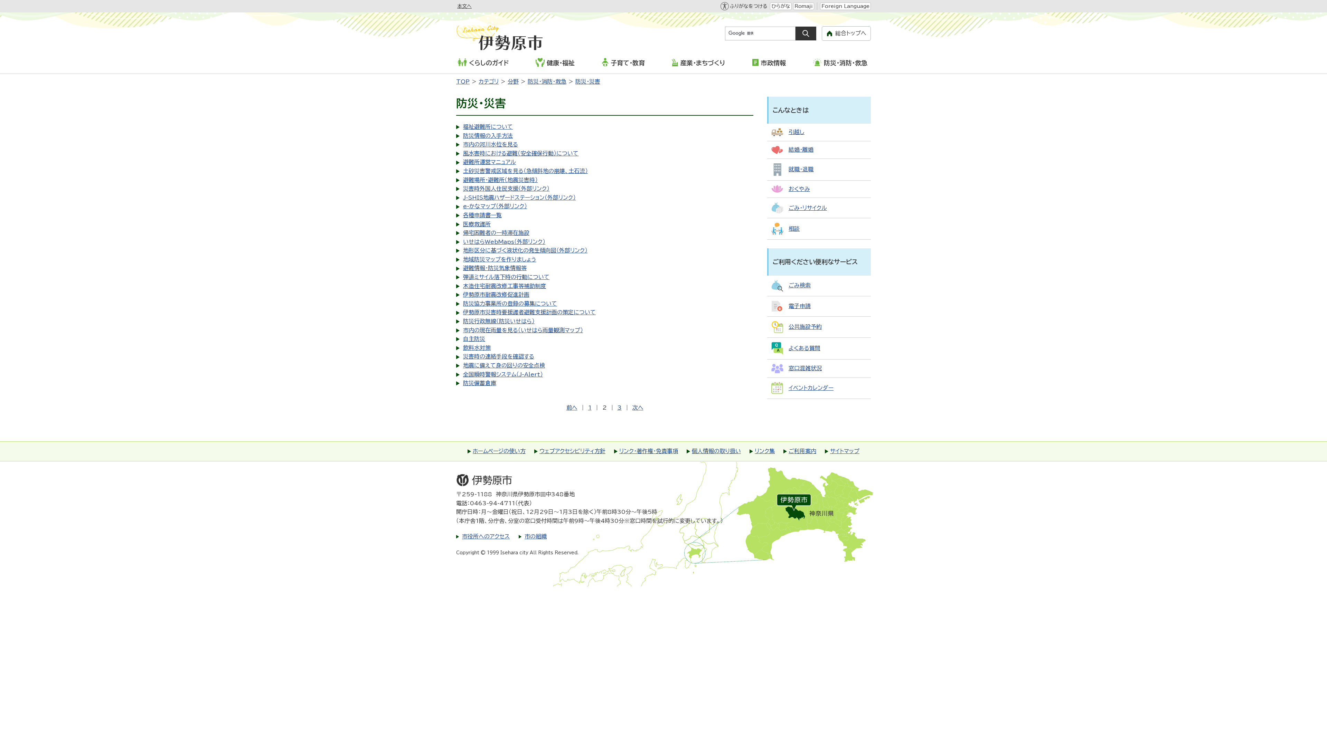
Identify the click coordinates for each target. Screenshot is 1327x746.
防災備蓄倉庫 (479, 383)
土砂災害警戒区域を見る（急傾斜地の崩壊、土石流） (525, 171)
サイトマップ (844, 451)
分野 (513, 81)
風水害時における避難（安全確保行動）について (520, 153)
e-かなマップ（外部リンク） (495, 206)
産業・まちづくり (702, 63)
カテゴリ (489, 81)
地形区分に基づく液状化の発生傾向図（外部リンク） (525, 250)
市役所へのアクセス (486, 536)
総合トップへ (850, 33)
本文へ (464, 6)
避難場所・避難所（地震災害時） (500, 180)
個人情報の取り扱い (716, 451)
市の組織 (536, 536)
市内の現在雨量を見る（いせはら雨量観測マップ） (523, 330)
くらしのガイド (489, 63)
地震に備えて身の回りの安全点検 (504, 365)
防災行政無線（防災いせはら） (499, 321)
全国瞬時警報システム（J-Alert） (503, 374)
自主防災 (474, 339)
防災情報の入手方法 (488, 135)
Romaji (803, 6)
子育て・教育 (628, 63)
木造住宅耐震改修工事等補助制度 (504, 286)
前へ (571, 407)
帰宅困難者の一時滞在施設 (496, 233)
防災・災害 (587, 81)
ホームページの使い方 (499, 451)
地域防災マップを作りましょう (499, 259)
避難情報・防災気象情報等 (495, 268)
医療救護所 (477, 224)
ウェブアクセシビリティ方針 (572, 451)
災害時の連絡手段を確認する (498, 356)
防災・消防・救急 (845, 63)
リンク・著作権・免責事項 (648, 451)
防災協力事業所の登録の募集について (510, 303)
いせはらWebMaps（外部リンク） (504, 242)
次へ (637, 407)
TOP (463, 81)
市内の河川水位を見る (490, 144)
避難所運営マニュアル (489, 162)
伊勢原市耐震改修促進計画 (496, 294)
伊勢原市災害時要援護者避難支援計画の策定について (529, 312)
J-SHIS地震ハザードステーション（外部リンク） (519, 197)
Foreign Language (845, 6)
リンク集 (765, 451)
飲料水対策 (477, 348)
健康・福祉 (561, 63)
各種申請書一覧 (482, 215)
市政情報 (773, 63)
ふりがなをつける (748, 6)
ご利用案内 (802, 451)
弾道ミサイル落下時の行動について (506, 277)
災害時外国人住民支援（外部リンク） (506, 188)
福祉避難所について (488, 127)
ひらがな (780, 6)
